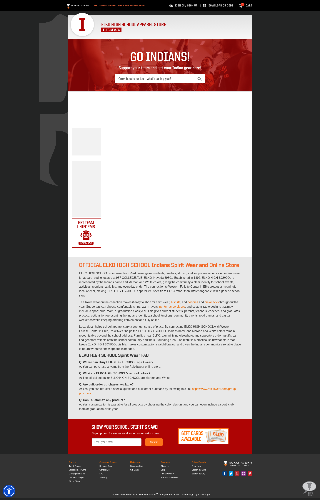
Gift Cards (134, 470)
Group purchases (77, 474)
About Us (165, 466)
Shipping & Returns (77, 470)
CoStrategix (204, 494)
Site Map (103, 477)
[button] (9, 491)
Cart (247, 5)
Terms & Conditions (170, 477)
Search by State (199, 470)
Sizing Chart (74, 481)
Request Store (105, 466)
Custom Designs (76, 477)
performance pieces (172, 306)
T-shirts (175, 302)
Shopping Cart (136, 466)
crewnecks (212, 302)
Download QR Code (221, 5)
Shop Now (196, 466)
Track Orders (75, 466)
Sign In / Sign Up (186, 5)
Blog (163, 470)
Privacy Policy (167, 474)
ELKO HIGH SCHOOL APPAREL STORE (133, 24)
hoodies (193, 302)
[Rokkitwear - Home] (78, 6)
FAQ (101, 474)
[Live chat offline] (309, 488)
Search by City (198, 474)
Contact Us (104, 470)
